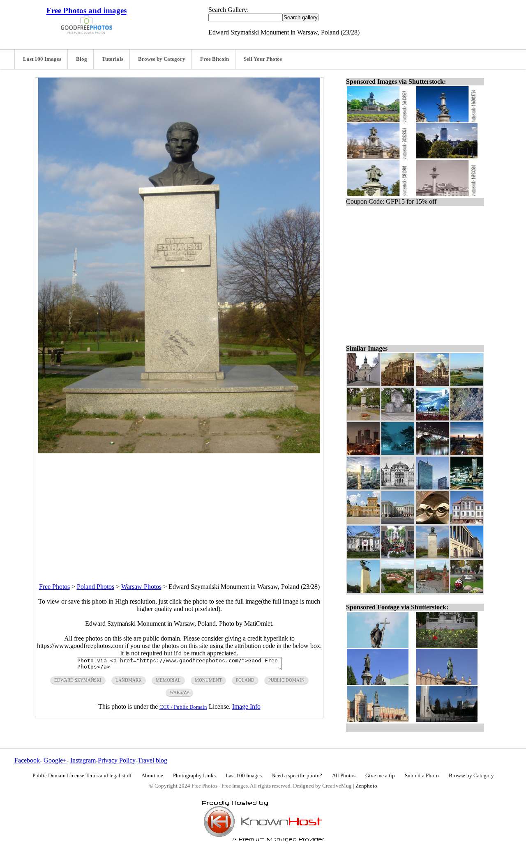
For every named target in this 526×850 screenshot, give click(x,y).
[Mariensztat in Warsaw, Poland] (397, 590)
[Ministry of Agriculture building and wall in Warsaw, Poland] (466, 556)
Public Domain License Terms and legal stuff (82, 776)
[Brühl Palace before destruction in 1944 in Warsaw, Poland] (397, 487)
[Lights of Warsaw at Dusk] (466, 452)
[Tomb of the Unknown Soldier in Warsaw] (397, 556)
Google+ (55, 760)
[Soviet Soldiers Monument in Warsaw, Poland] (397, 418)
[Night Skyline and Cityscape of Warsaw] (363, 452)
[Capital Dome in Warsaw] (432, 383)
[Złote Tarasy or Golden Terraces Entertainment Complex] (432, 418)
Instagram (83, 760)
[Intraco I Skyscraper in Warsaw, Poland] (432, 487)
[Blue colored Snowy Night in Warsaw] (397, 452)
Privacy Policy (117, 760)
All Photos (343, 776)
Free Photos (54, 586)
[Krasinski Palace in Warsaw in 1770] (397, 383)
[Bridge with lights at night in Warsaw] (432, 452)
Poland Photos (95, 586)
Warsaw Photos (141, 586)
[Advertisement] (179, 510)
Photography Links (194, 776)
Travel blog (152, 760)
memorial (168, 680)
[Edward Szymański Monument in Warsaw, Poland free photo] (179, 451)
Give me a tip (380, 776)
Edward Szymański (78, 680)
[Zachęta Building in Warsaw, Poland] (363, 556)
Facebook (27, 760)
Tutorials (112, 59)
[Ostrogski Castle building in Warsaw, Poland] (466, 521)
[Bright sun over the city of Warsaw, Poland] (363, 487)
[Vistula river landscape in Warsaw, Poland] (466, 383)
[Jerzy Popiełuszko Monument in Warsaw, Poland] (466, 590)
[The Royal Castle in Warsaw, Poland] (432, 590)
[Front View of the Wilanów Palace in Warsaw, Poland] (363, 521)
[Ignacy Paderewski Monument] (363, 418)
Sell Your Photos (263, 59)
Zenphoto (366, 786)
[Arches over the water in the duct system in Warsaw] (432, 521)
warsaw (179, 692)
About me (152, 776)
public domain (286, 680)
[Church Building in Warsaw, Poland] (363, 383)
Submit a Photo (422, 776)
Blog (81, 59)
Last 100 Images (42, 59)
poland (245, 680)
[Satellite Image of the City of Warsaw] (466, 418)
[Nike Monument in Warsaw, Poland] (363, 590)
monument (208, 680)
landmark (128, 680)
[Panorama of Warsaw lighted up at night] (466, 487)
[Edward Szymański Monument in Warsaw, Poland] (432, 556)
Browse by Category (161, 59)
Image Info (246, 706)
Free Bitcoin (214, 59)
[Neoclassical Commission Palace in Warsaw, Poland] (397, 521)
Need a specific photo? (297, 776)
